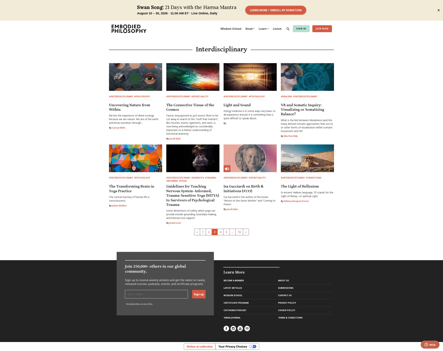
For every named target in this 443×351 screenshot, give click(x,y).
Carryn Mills (118, 127)
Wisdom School (230, 29)
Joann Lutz (175, 222)
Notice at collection (200, 346)
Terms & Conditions (290, 317)
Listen (277, 29)
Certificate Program (236, 302)
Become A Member (234, 280)
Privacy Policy (287, 302)
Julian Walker (119, 205)
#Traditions (313, 177)
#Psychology (257, 96)
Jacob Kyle (175, 138)
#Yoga (183, 180)
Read (249, 29)
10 (239, 232)
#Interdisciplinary (121, 96)
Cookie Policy (286, 310)
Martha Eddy (291, 136)
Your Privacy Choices (232, 346)
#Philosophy (142, 96)
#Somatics (197, 177)
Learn (263, 29)
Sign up (199, 294)
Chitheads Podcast (235, 310)
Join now (322, 28)
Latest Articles (233, 287)
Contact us (285, 295)
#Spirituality (199, 96)
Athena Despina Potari (296, 201)
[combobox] (287, 29)
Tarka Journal (232, 317)
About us (283, 280)
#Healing (286, 96)
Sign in (301, 28)
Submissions (285, 287)
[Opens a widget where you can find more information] (430, 345)
